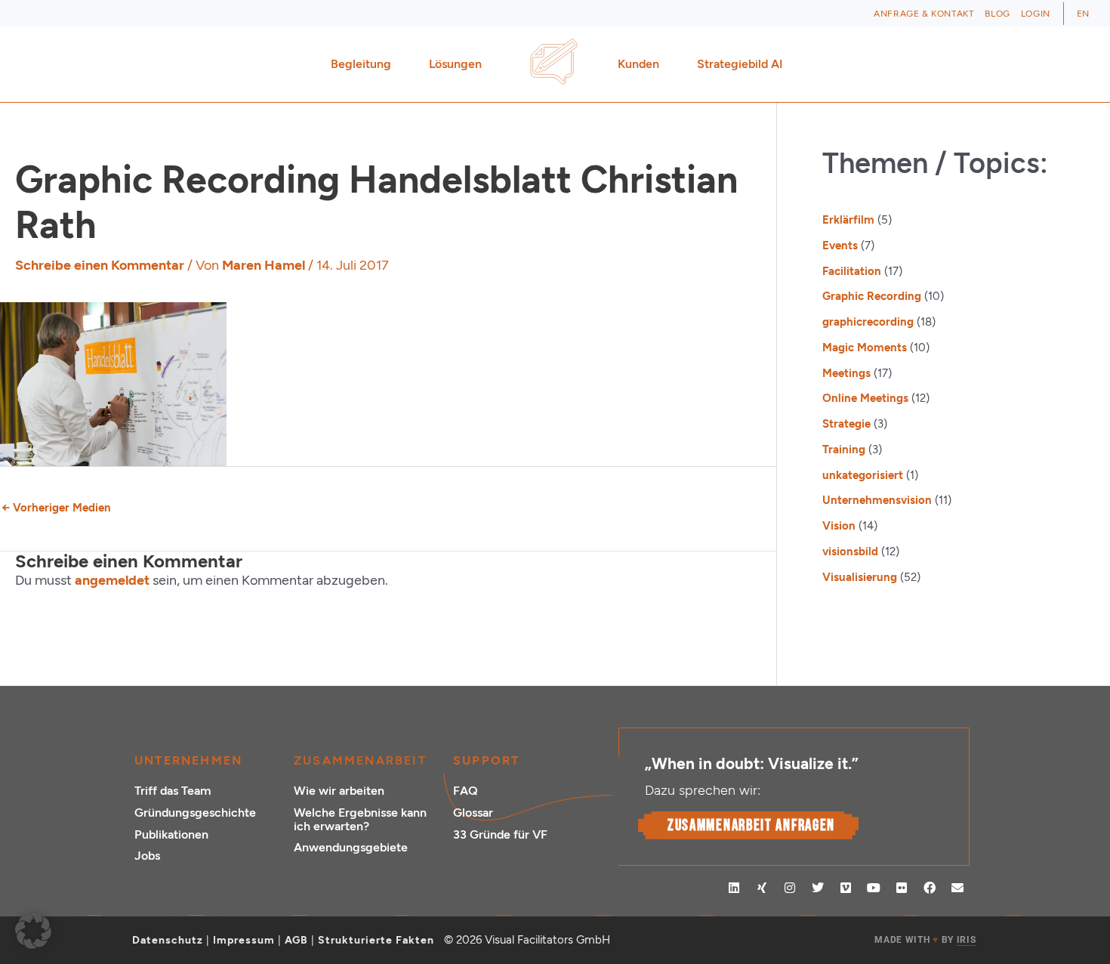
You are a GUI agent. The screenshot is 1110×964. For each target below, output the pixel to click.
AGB (296, 940)
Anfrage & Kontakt (924, 13)
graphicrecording (868, 322)
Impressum (244, 940)
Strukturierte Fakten (376, 940)
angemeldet (112, 580)
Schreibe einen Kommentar (99, 265)
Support (486, 760)
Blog (997, 13)
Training (843, 449)
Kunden (638, 64)
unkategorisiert (862, 475)
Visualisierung (859, 577)
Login (1035, 13)
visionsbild (850, 551)
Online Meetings (865, 398)
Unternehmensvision (877, 500)
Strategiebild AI (740, 64)
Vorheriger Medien (56, 507)
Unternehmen (188, 760)
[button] (33, 931)
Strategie (846, 424)
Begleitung (361, 64)
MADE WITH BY (925, 940)
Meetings (846, 373)
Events (840, 245)
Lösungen (455, 64)
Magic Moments (864, 347)
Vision (839, 526)
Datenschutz (167, 940)
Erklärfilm (848, 220)
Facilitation (851, 271)
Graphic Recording (871, 296)
